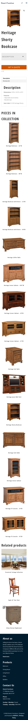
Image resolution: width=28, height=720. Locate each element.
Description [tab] (6, 78)
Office (4, 676)
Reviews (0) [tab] (6, 81)
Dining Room (6, 669)
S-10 (2, 71)
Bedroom (5, 666)
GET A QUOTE (14, 67)
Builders (5, 679)
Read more (6, 656)
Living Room (6, 673)
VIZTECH (15, 715)
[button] (24, 10)
